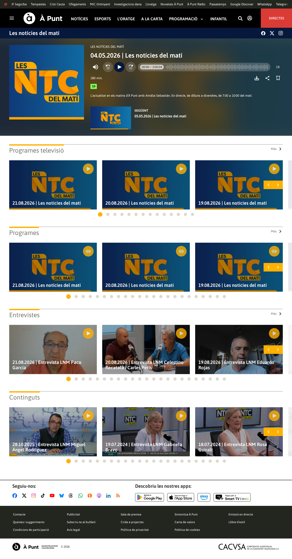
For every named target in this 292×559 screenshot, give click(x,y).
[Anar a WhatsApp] (81, 495)
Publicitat (73, 514)
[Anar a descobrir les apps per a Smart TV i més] (232, 497)
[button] (100, 214)
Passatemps (217, 4)
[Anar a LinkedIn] (109, 495)
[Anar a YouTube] (53, 495)
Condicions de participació (31, 529)
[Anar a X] (25, 495)
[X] (272, 33)
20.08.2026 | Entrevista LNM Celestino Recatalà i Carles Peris (144, 365)
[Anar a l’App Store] (180, 497)
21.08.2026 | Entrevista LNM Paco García (46, 365)
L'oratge (151, 4)
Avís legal (73, 529)
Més (274, 149)
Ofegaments (77, 4)
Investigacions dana (128, 4)
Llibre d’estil (237, 522)
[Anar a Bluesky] (62, 495)
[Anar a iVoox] (91, 495)
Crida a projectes (132, 522)
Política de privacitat (135, 529)
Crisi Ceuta (57, 4)
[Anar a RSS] (118, 495)
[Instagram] (281, 33)
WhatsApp (264, 4)
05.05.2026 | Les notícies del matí (160, 116)
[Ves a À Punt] (43, 18)
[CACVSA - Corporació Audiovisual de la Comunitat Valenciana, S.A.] (249, 547)
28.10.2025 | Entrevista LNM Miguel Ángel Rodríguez (49, 447)
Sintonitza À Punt (186, 514)
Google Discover (241, 4)
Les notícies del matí (34, 33)
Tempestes (38, 4)
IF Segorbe (19, 4)
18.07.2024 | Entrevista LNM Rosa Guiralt (232, 447)
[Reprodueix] (119, 67)
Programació (183, 19)
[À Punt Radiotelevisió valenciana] (35, 547)
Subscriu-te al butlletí (81, 522)
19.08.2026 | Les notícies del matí (232, 203)
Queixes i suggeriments (28, 522)
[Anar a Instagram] (34, 495)
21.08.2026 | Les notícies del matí (46, 203)
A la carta (152, 19)
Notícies (79, 19)
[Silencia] (95, 67)
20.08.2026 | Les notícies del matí (139, 203)
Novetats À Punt (172, 4)
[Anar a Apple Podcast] (100, 495)
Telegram (282, 4)
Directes (276, 18)
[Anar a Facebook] (15, 495)
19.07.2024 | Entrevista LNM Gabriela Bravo (143, 447)
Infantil (218, 19)
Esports (102, 19)
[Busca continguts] (240, 19)
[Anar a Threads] (72, 495)
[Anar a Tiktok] (44, 495)
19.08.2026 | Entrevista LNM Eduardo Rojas (236, 365)
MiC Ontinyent (100, 4)
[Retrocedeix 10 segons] (108, 67)
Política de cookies (187, 529)
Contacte (19, 514)
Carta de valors (185, 522)
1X (278, 67)
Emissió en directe (241, 514)
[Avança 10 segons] (130, 67)
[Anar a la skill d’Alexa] (204, 497)
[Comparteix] (268, 78)
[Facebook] (263, 33)
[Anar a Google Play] (149, 497)
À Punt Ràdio (196, 4)
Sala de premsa (131, 514)
